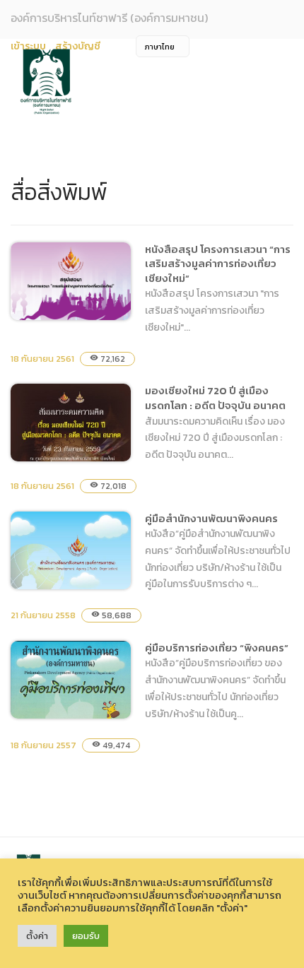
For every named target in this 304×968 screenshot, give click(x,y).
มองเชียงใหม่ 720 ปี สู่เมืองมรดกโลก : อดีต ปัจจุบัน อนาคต (215, 397)
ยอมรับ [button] (86, 936)
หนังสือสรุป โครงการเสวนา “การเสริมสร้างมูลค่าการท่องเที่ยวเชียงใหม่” (218, 263)
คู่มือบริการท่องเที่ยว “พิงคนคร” (62, 777)
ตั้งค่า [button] (37, 936)
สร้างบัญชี (77, 46)
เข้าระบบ (28, 46)
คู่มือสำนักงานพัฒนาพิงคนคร (59, 648)
